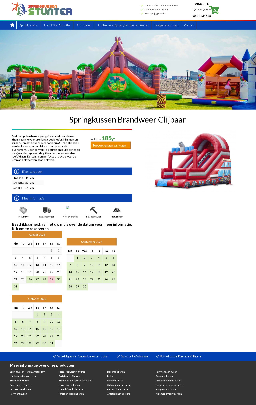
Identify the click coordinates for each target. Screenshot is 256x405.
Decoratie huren (116, 371)
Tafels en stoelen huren (71, 393)
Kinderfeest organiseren (23, 376)
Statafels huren (115, 380)
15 (51, 264)
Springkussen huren (20, 384)
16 (58, 264)
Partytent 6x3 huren (69, 376)
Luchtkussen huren (20, 389)
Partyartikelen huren (118, 389)
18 (22, 272)
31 (15, 286)
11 (22, 264)
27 (37, 279)
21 (44, 272)
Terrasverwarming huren (72, 371)
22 (51, 272)
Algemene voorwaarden (169, 393)
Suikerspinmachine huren (169, 384)
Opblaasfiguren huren (119, 384)
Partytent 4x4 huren (166, 389)
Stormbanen (84, 25)
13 (37, 264)
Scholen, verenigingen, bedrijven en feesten (123, 25)
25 (22, 279)
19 (30, 272)
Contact (189, 25)
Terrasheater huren (69, 384)
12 (30, 264)
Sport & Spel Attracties (57, 25)
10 (15, 264)
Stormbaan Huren (19, 380)
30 (58, 279)
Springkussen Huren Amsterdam (27, 371)
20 (37, 272)
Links (110, 376)
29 (51, 279)
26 (30, 279)
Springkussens (28, 25)
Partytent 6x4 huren (166, 371)
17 (15, 272)
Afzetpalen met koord (118, 393)
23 (58, 272)
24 (15, 279)
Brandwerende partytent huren (75, 380)
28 (44, 279)
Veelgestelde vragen (166, 25)
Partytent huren (18, 393)
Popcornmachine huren (168, 380)
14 (44, 264)
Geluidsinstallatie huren (71, 389)
